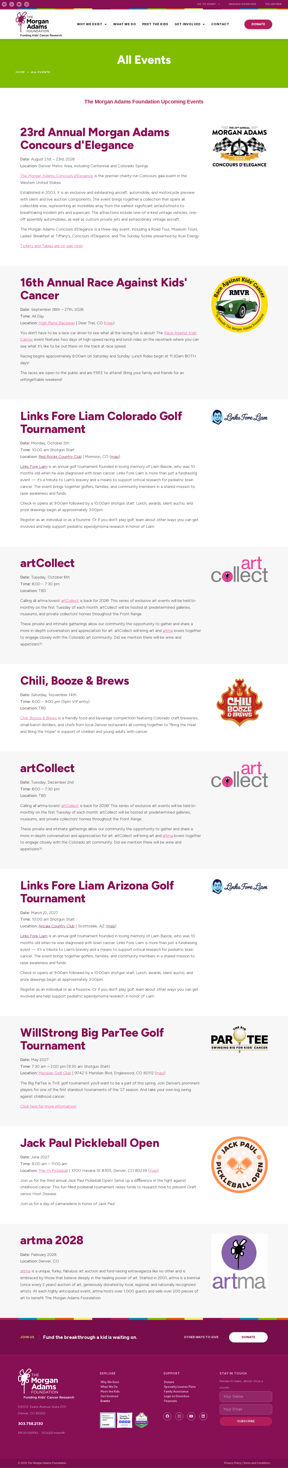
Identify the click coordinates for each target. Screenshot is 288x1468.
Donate (169, 1382)
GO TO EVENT (206, 4)
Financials (170, 1401)
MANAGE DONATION (242, 4)
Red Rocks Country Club (60, 456)
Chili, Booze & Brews (38, 718)
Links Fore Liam (33, 466)
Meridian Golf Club (54, 1072)
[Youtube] (19, 4)
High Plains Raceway (56, 322)
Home (20, 72)
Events (105, 1401)
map (109, 322)
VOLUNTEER (273, 4)
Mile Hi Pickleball (53, 1170)
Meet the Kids (155, 24)
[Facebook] (4, 4)
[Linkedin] (26, 4)
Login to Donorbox (176, 1396)
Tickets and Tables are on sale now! (51, 245)
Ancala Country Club (56, 926)
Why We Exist (89, 24)
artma (168, 630)
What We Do (124, 24)
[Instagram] (11, 4)
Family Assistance (176, 1391)
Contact (220, 24)
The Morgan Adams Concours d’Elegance (56, 175)
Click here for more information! (48, 1106)
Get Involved (187, 24)
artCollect (70, 600)
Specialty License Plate (180, 1386)
